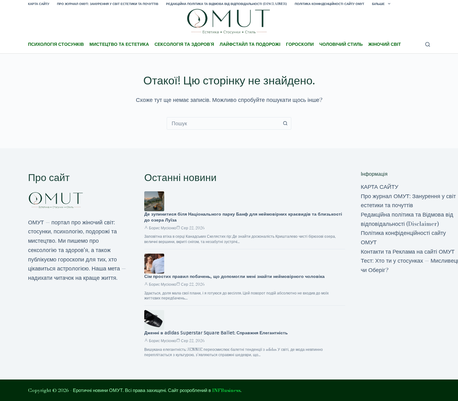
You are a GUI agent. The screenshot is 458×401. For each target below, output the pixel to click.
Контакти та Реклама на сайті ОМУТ (408, 251)
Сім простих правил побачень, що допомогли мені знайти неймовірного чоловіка (234, 276)
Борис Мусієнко (162, 228)
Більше (378, 4)
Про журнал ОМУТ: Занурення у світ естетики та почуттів (107, 4)
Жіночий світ (384, 44)
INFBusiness (226, 390)
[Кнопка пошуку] (285, 123)
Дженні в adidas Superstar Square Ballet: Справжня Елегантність (216, 333)
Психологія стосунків (56, 44)
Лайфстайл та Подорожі (250, 44)
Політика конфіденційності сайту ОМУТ (329, 4)
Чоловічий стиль (341, 44)
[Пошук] (427, 44)
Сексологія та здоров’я (184, 44)
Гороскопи (300, 44)
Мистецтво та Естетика (119, 44)
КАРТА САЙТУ (38, 4)
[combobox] (223, 123)
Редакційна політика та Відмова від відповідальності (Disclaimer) (226, 4)
